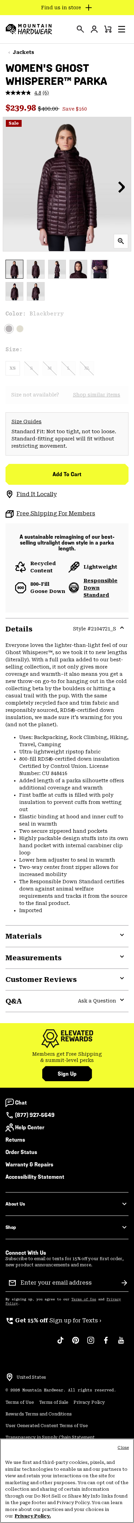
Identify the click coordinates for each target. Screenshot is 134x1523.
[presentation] (80, 29)
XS (13, 368)
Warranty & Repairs (29, 1164)
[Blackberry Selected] (9, 329)
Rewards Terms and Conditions (38, 1414)
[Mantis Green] (20, 329)
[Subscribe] (124, 1283)
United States (31, 1377)
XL (87, 368)
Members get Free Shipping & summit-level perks (67, 1057)
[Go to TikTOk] (60, 1343)
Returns (15, 1139)
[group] (67, 1057)
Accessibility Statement (34, 1177)
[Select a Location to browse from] (9, 1377)
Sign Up (67, 1074)
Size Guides (26, 421)
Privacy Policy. (33, 1516)
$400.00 (48, 108)
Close (123, 1447)
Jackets (23, 52)
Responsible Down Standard (100, 588)
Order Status (21, 1152)
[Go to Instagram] (90, 1343)
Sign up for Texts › (53, 1320)
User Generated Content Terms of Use (46, 1425)
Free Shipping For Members (55, 513)
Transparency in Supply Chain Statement (50, 1437)
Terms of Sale (53, 1402)
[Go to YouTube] (121, 1343)
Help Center (29, 1127)
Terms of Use (83, 1299)
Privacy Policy (89, 1402)
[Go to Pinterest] (75, 1343)
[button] (122, 29)
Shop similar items (96, 394)
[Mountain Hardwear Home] (28, 29)
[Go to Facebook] (105, 1343)
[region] (67, 1480)
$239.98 (21, 108)
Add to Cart (67, 474)
